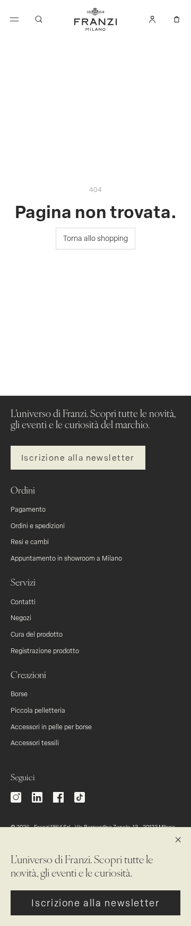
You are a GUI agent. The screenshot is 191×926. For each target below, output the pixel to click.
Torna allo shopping (95, 238)
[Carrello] (176, 19)
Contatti (23, 601)
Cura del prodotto (37, 634)
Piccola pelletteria (38, 710)
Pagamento (28, 509)
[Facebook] (58, 797)
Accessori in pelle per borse (51, 726)
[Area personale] (152, 19)
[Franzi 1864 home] (95, 19)
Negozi (21, 617)
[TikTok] (79, 797)
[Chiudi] (178, 839)
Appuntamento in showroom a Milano (66, 558)
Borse (19, 693)
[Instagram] (16, 797)
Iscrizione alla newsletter (78, 457)
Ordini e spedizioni (38, 525)
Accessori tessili (35, 742)
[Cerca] (38, 19)
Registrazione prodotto (45, 650)
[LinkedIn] (37, 797)
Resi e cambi (30, 541)
